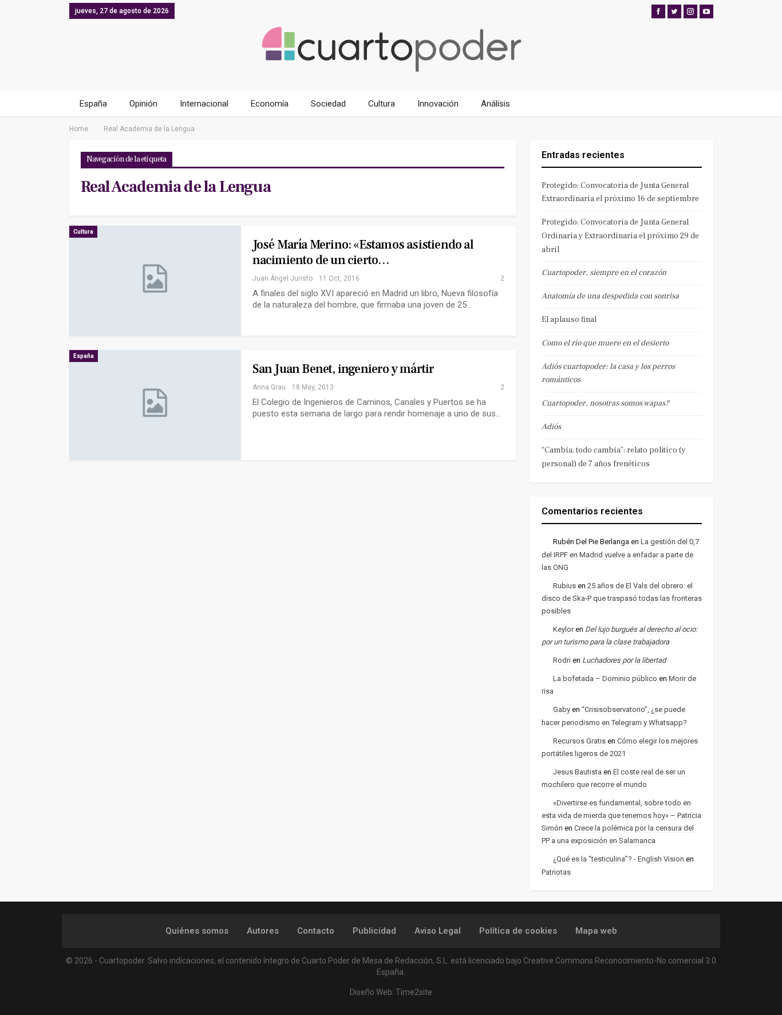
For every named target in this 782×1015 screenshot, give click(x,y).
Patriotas (556, 872)
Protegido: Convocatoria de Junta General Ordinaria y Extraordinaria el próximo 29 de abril (620, 236)
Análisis (495, 104)
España (93, 104)
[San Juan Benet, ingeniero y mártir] (155, 405)
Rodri (562, 660)
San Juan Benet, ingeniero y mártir (343, 369)
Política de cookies (518, 931)
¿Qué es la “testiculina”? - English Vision (618, 859)
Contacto (315, 931)
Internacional (204, 104)
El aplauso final (569, 319)
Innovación (438, 104)
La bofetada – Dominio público (605, 678)
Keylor (563, 629)
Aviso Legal (437, 931)
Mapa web (596, 931)
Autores (263, 931)
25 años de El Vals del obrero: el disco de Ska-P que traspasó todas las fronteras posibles (622, 598)
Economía (270, 104)
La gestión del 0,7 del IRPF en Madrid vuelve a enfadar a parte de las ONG (620, 554)
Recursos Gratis (579, 741)
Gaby (561, 709)
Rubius (564, 585)
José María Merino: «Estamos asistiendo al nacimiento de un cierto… (362, 252)
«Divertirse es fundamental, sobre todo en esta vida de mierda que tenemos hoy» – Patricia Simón (621, 815)
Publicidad (374, 931)
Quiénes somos (196, 931)
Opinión (143, 104)
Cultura (381, 104)
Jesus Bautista (577, 772)
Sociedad (328, 104)
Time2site (414, 992)
